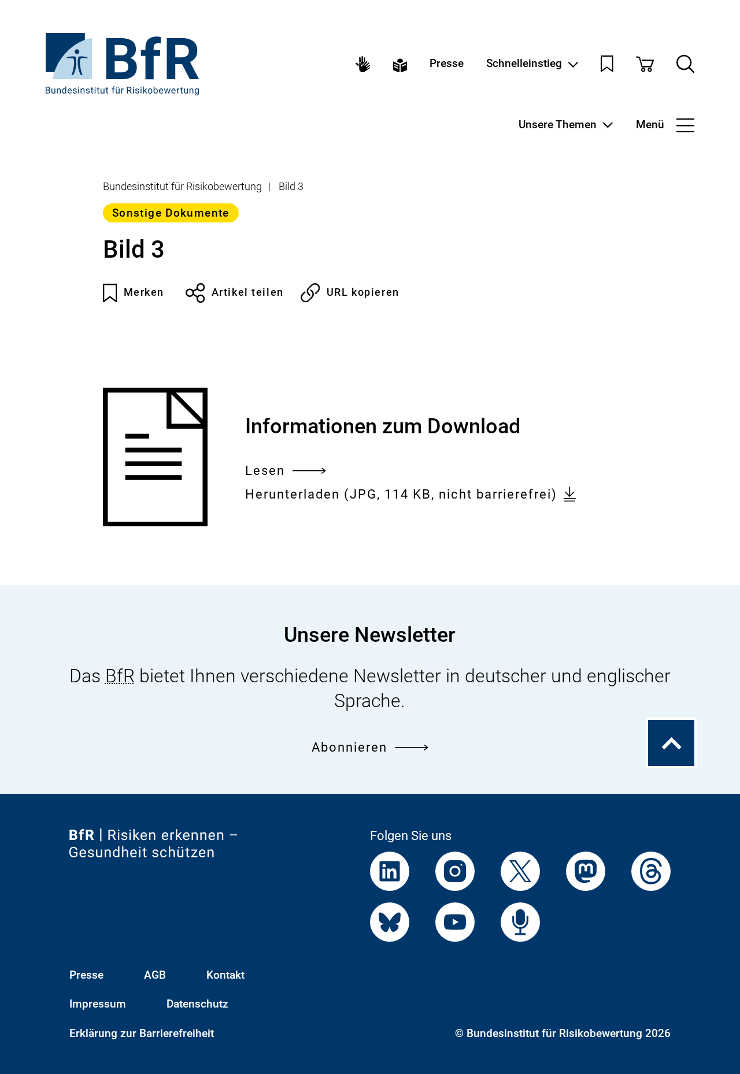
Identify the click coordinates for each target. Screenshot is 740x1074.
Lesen (265, 471)
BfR (120, 676)
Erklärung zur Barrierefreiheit (141, 1033)
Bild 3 (291, 186)
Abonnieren (349, 747)
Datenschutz (197, 1004)
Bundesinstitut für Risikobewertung (182, 186)
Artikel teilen (248, 292)
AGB (155, 975)
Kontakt (225, 975)
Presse (447, 64)
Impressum (97, 1004)
